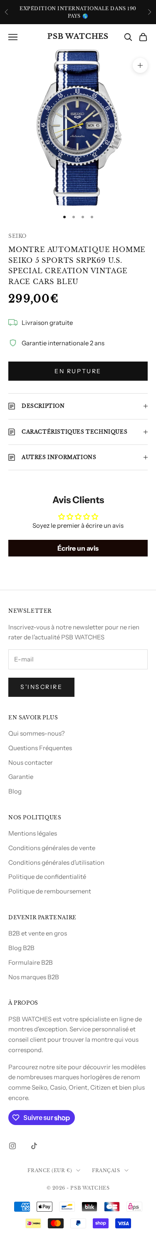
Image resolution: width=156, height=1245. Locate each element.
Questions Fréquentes (40, 748)
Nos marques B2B (33, 977)
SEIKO (17, 236)
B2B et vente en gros (37, 933)
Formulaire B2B (30, 962)
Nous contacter (30, 762)
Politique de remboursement (49, 891)
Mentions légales (32, 833)
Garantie (20, 777)
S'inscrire (41, 687)
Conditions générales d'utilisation (56, 862)
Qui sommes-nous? (36, 733)
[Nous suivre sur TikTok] (34, 1146)
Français (106, 1170)
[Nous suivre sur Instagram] (12, 1146)
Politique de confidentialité (47, 877)
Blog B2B (21, 948)
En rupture (77, 371)
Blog (15, 791)
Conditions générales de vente (51, 848)
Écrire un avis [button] (78, 548)
